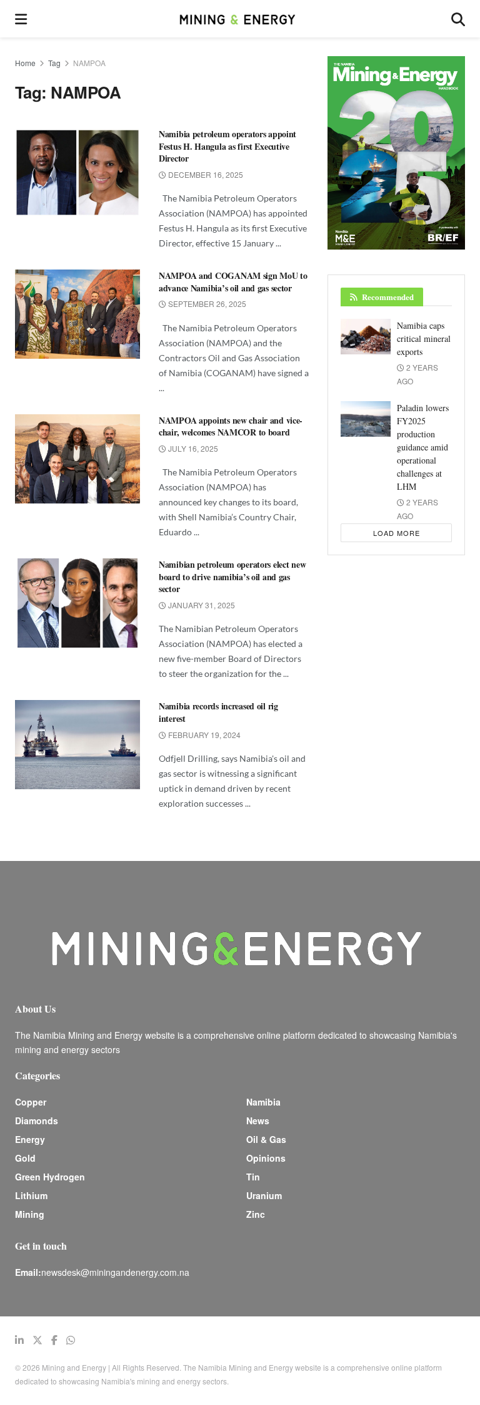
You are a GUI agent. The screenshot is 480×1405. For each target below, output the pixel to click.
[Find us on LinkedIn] (19, 1340)
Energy (30, 1139)
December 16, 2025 (204, 174)
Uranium (264, 1195)
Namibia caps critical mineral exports (424, 338)
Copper (30, 1102)
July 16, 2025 (192, 448)
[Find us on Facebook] (54, 1340)
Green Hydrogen (50, 1176)
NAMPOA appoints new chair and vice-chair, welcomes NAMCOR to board (230, 426)
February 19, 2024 (203, 734)
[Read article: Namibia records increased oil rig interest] (77, 744)
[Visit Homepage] (239, 18)
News (257, 1120)
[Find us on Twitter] (37, 1340)
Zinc (255, 1214)
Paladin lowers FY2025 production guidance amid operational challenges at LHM (423, 447)
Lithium (31, 1195)
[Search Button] (458, 18)
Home (25, 62)
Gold (25, 1158)
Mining (29, 1214)
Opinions (266, 1158)
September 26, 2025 (206, 303)
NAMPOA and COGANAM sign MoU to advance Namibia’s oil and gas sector (233, 281)
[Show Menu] (21, 18)
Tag (54, 62)
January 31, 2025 (200, 605)
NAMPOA (89, 62)
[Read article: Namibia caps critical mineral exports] (366, 336)
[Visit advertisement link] (396, 153)
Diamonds (36, 1120)
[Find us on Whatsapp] (70, 1340)
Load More (396, 533)
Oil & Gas (266, 1139)
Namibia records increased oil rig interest (218, 712)
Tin (253, 1176)
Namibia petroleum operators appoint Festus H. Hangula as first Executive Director (227, 146)
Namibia (263, 1102)
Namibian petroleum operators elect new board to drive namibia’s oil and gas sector (232, 576)
